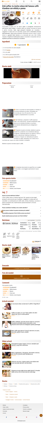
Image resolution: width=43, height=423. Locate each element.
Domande (5, 411)
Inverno (15, 391)
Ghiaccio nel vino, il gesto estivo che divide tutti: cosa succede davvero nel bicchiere (25, 362)
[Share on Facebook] (23, 23)
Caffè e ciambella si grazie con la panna (35, 257)
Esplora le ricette (6, 389)
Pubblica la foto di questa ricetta (21, 278)
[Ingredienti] (2, 211)
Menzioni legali (26, 411)
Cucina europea (18, 399)
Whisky (5, 386)
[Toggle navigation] (39, 1)
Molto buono (13, 182)
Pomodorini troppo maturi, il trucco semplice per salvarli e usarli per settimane (25, 344)
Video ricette (5, 407)
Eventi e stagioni (9, 391)
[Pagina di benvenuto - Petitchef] (2, 4)
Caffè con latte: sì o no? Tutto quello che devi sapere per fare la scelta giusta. (24, 313)
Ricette (4, 405)
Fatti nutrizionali (36, 59)
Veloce (5, 384)
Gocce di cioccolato (8, 57)
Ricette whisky (13, 386)
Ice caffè (24, 254)
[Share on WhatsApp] (31, 23)
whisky (8, 50)
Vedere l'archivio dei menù (8, 409)
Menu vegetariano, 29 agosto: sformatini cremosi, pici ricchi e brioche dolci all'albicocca (26, 353)
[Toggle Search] (31, 1)
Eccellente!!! (13, 180)
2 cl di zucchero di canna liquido (11, 47)
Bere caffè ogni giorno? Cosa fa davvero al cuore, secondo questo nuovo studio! (25, 331)
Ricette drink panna (24, 384)
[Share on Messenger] (27, 23)
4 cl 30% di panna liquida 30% (11, 54)
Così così (12, 186)
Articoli (4, 413)
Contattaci (25, 405)
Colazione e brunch (14, 394)
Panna (10, 384)
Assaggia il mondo (10, 399)
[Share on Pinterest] (39, 23)
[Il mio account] (24, 1)
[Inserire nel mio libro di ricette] (23, 18)
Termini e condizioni (27, 409)
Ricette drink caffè (35, 384)
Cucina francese (26, 399)
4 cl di (6, 50)
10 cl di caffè (6, 52)
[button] (3, 18)
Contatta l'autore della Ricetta (22, 268)
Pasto (7, 394)
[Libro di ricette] (16, 1)
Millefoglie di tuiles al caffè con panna (16, 256)
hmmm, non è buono (15, 188)
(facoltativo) (11, 57)
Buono (11, 184)
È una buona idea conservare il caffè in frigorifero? (26, 303)
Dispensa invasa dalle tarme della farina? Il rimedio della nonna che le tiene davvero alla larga (26, 371)
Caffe (15, 384)
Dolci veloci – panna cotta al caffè (6, 256)
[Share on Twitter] (35, 23)
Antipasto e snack (13, 397)
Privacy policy (26, 407)
